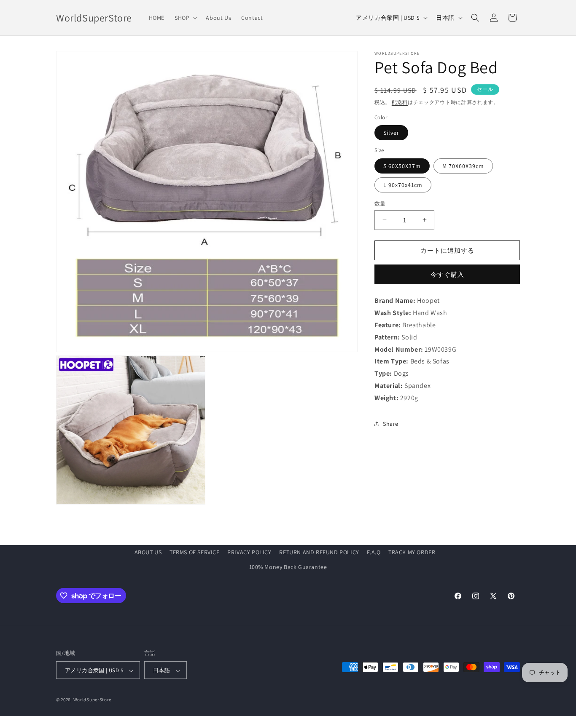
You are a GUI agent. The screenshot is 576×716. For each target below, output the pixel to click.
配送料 (400, 102)
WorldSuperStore (92, 700)
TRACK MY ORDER (411, 552)
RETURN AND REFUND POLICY (319, 552)
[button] (185, 18)
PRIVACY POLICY (249, 552)
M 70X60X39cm (463, 165)
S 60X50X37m (402, 165)
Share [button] (390, 423)
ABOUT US (148, 552)
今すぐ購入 (447, 274)
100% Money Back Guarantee (288, 567)
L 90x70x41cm (403, 184)
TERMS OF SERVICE (195, 552)
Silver (391, 132)
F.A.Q (373, 552)
